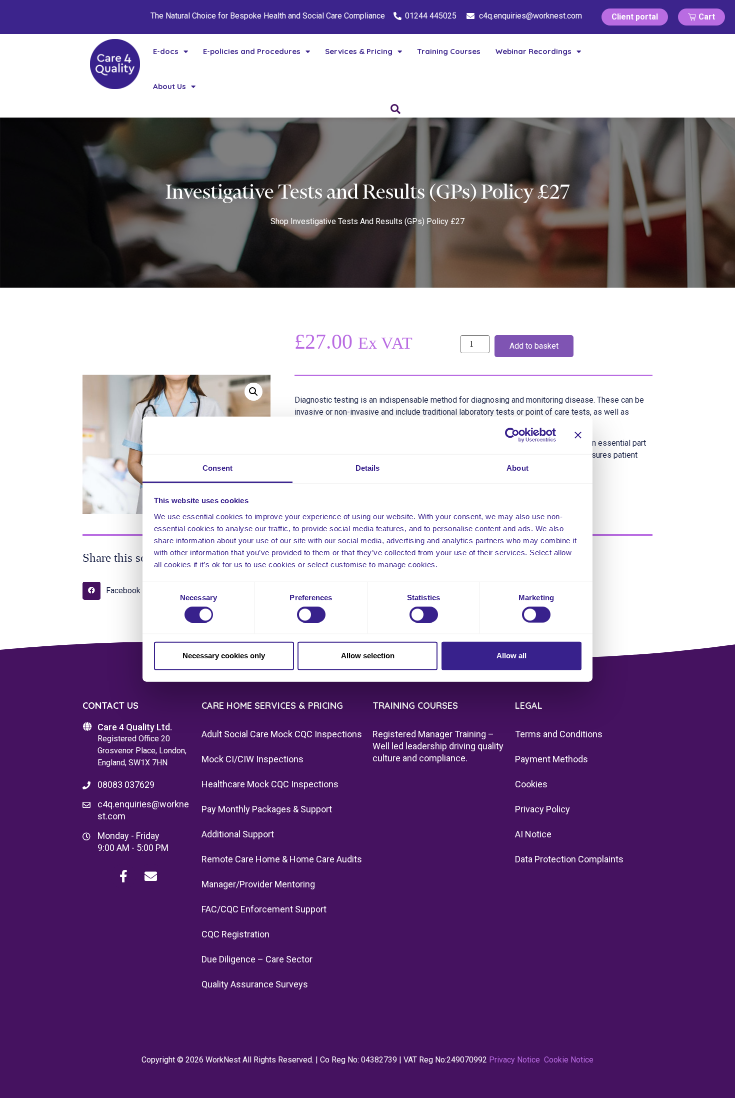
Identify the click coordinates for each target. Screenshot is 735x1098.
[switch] (311, 614)
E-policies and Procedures (251, 51)
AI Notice (533, 834)
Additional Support (238, 834)
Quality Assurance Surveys (255, 984)
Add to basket (534, 346)
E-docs (165, 51)
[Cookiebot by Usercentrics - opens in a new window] (512, 435)
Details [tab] (368, 467)
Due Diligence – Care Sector (257, 959)
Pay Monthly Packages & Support (267, 809)
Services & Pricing (358, 51)
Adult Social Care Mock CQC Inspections (282, 734)
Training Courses (448, 51)
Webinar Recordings (534, 51)
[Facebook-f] (123, 876)
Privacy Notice (514, 1059)
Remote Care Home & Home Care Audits (282, 859)
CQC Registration (236, 934)
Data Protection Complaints (569, 859)
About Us (169, 86)
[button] (253, 392)
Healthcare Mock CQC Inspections (270, 784)
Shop (279, 221)
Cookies (531, 784)
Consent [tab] (217, 467)
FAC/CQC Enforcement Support (264, 909)
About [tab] (517, 467)
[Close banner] (578, 435)
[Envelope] (151, 876)
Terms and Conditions (558, 734)
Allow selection (367, 655)
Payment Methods (551, 759)
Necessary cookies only (223, 655)
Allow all (511, 655)
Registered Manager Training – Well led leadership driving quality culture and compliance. (438, 746)
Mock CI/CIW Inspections (253, 759)
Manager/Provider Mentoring (258, 884)
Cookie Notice (569, 1059)
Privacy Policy (542, 809)
